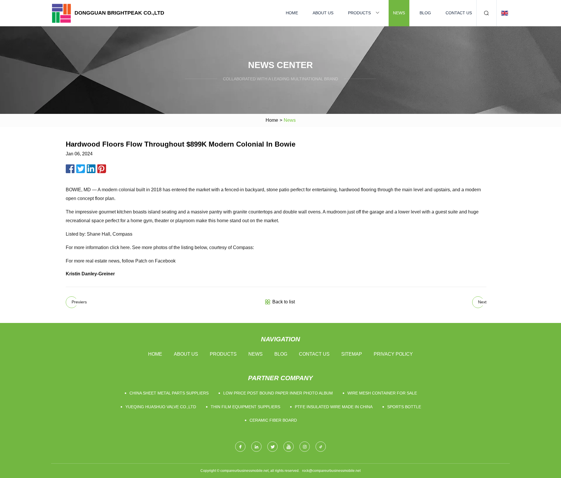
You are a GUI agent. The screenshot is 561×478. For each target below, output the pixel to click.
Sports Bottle (404, 406)
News (399, 13)
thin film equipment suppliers (245, 406)
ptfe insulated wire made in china (334, 406)
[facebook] (240, 447)
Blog (425, 13)
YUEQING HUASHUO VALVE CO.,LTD (160, 406)
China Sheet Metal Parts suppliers (169, 393)
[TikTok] (321, 447)
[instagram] (304, 447)
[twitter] (272, 447)
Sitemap (351, 354)
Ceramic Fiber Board (273, 420)
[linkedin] (256, 447)
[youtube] (288, 447)
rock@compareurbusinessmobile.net (331, 471)
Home (292, 13)
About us (323, 13)
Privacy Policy (393, 354)
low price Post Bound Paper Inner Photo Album (278, 393)
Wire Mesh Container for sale (382, 393)
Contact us (459, 13)
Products (359, 13)
